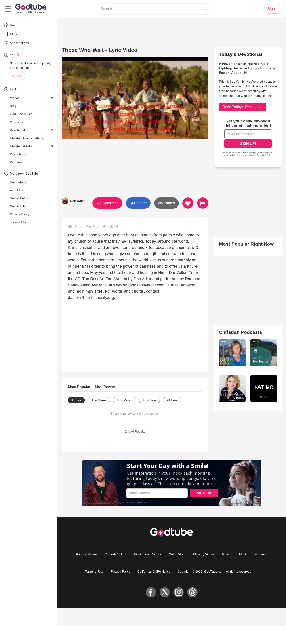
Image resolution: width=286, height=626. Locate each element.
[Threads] (192, 592)
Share (141, 203)
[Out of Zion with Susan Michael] (232, 352)
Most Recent (105, 387)
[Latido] (263, 388)
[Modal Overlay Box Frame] (248, 138)
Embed (169, 203)
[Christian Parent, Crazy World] (232, 388)
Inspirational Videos (148, 554)
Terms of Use (94, 571)
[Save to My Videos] (187, 203)
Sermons (260, 554)
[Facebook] (151, 592)
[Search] (206, 9)
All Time (172, 400)
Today (76, 400)
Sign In (17, 76)
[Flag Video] (202, 203)
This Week (98, 400)
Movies (227, 554)
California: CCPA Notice (153, 571)
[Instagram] (178, 592)
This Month (124, 400)
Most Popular (79, 387)
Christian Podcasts (240, 332)
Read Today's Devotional (242, 107)
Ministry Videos (204, 554)
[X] (165, 592)
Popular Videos (86, 554)
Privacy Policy (120, 571)
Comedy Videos (116, 554)
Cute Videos (177, 554)
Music (243, 554)
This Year (149, 400)
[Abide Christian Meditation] (263, 352)
